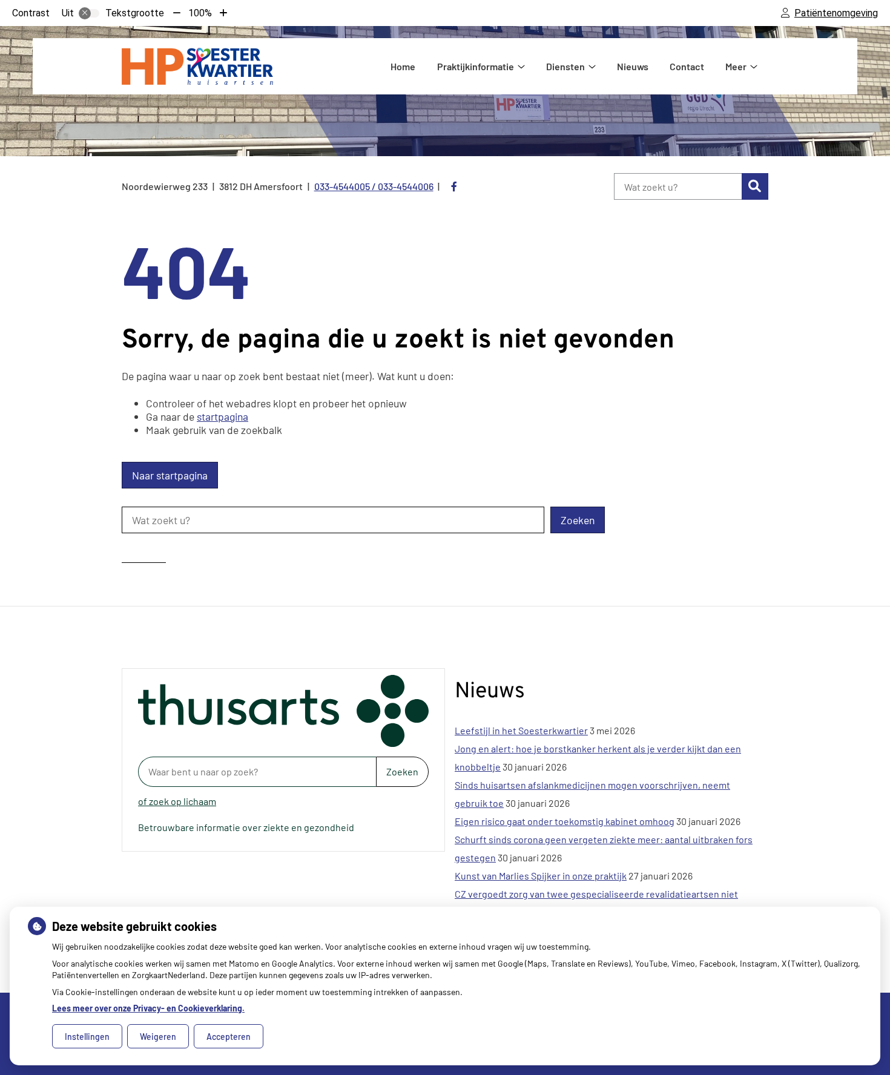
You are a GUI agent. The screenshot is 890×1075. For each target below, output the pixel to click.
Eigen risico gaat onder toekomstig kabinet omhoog (564, 821)
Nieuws (632, 66)
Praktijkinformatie (475, 66)
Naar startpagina (170, 475)
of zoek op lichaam (177, 801)
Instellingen (87, 1036)
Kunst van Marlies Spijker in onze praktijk (541, 875)
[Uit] (89, 13)
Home (403, 66)
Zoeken (402, 771)
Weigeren (158, 1036)
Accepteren (228, 1036)
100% (200, 13)
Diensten (565, 66)
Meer (736, 66)
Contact (687, 66)
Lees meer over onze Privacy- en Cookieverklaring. (148, 1008)
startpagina (222, 416)
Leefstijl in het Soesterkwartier (521, 730)
